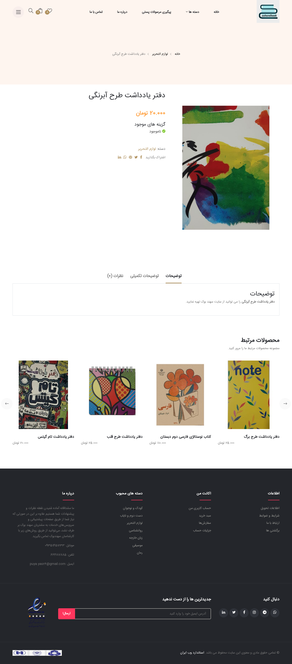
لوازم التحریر (160, 54)
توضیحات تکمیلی (144, 276)
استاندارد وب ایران (192, 653)
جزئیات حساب (202, 530)
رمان (140, 553)
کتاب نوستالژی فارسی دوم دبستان (185, 437)
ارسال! (66, 613)
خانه (216, 12)
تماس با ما (96, 12)
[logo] (268, 11)
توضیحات (174, 276)
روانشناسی (136, 530)
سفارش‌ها (205, 523)
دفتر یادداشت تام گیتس (56, 437)
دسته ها (194, 12)
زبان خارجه (136, 538)
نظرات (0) (115, 276)
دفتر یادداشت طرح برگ (261, 437)
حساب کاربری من (200, 508)
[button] (285, 403)
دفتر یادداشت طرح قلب (125, 437)
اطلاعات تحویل (270, 508)
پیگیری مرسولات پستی (156, 12)
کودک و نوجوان (133, 508)
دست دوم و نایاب (131, 516)
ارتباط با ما (272, 523)
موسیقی (137, 545)
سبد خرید (205, 516)
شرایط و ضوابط (269, 516)
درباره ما (122, 12)
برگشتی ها (272, 530)
